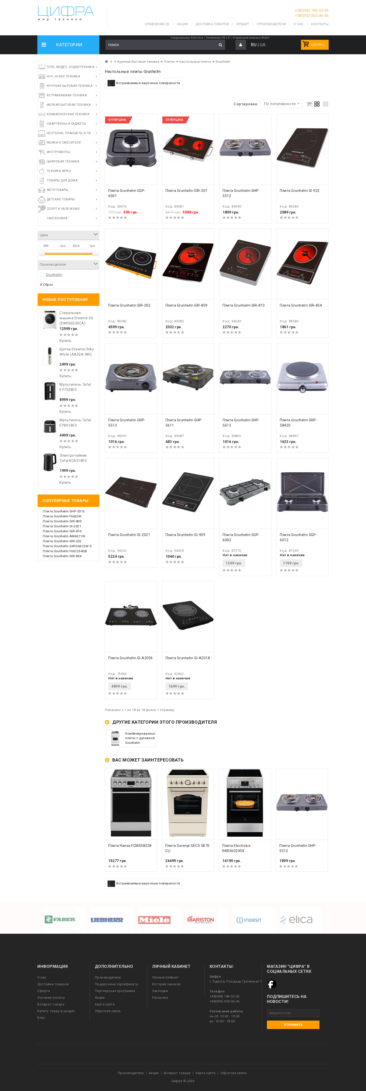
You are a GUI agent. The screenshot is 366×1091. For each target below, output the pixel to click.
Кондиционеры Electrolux (187, 37)
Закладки (160, 991)
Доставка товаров (53, 984)
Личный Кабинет (165, 977)
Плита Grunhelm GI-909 (185, 535)
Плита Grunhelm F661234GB (65, 551)
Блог (41, 1018)
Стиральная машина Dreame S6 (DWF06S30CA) (76, 318)
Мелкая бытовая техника (69, 105)
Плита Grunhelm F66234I (62, 516)
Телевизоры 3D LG (218, 37)
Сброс (48, 284)
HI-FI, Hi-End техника (63, 76)
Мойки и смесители (64, 142)
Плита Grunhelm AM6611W (64, 536)
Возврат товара (50, 1004)
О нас (41, 977)
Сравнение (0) (157, 24)
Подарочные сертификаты (117, 984)
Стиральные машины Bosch (251, 37)
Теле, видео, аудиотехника (70, 67)
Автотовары (57, 190)
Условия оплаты (51, 997)
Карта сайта (105, 1004)
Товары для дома (62, 180)
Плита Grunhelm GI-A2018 (188, 658)
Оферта (43, 991)
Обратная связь (108, 1011)
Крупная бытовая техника (70, 86)
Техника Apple (59, 171)
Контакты (320, 24)
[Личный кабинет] (241, 45)
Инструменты (58, 152)
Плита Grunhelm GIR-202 (62, 541)
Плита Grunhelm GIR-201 (187, 191)
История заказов (166, 984)
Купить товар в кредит (56, 1011)
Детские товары (61, 199)
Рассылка (160, 997)
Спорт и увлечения (63, 209)
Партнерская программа (115, 991)
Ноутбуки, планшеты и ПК (69, 133)
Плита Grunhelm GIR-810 (62, 531)
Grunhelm (54, 275)
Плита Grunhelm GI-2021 (62, 526)
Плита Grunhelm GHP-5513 (64, 511)
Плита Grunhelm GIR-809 (62, 521)
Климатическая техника (68, 114)
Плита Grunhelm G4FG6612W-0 (67, 546)
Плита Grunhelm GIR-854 (62, 556)
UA (262, 44)
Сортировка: (246, 104)
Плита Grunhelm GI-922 (300, 191)
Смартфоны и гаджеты (66, 123)
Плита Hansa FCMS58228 (130, 846)
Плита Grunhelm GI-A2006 (130, 658)
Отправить (293, 1025)
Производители (271, 24)
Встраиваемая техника (67, 95)
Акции (100, 997)
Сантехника (57, 218)
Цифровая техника (63, 161)
